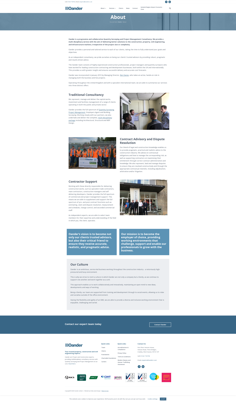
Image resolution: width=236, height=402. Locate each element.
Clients (103, 351)
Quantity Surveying (106, 110)
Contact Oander (160, 325)
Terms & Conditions (124, 357)
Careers (103, 362)
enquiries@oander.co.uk (85, 2)
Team (103, 347)
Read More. (72, 364)
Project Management (77, 112)
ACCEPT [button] (163, 399)
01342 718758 (71, 2)
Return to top (105, 391)
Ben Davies (124, 75)
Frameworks (105, 354)
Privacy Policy (122, 353)
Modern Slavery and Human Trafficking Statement (124, 362)
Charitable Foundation (108, 358)
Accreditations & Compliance (123, 348)
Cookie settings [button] (153, 399)
